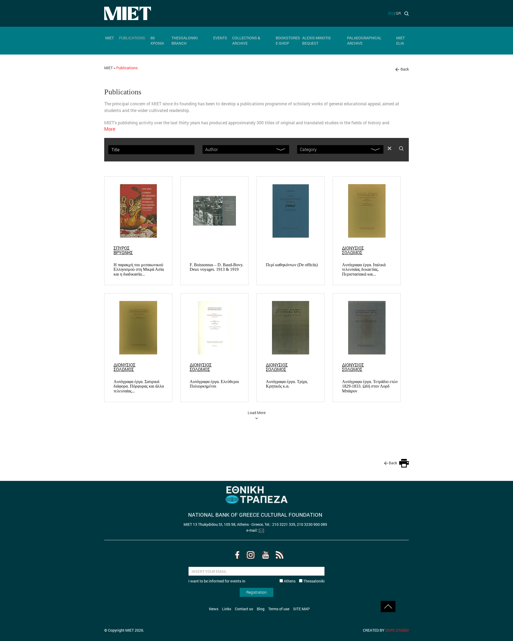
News (213, 608)
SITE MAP (301, 608)
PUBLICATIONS (132, 37)
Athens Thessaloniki (304, 581)
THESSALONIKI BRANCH (185, 40)
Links (226, 608)
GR (398, 13)
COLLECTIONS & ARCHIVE (246, 40)
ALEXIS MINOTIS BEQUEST (316, 40)
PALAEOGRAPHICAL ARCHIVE (364, 40)
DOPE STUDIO (397, 630)
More (109, 129)
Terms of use (278, 608)
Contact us (244, 608)
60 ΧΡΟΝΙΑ (157, 40)
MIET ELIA (400, 40)
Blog (261, 608)
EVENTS (220, 37)
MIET (109, 37)
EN (390, 13)
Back (405, 69)
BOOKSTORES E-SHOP (288, 40)
